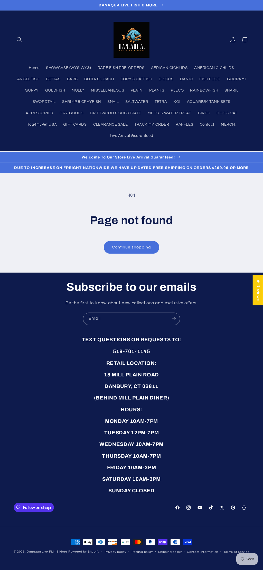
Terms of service (237, 552)
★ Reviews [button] (258, 290)
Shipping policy (170, 552)
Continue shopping (131, 247)
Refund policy (142, 552)
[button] (19, 40)
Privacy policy (115, 552)
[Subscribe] (174, 319)
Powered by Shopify (83, 551)
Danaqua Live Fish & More (47, 551)
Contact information (202, 552)
